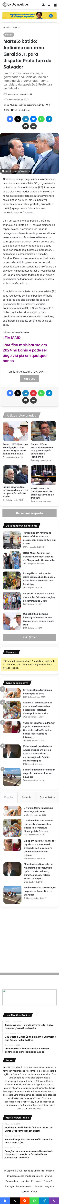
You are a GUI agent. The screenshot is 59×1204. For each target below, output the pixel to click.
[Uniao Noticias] (15, 4)
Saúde (34, 1191)
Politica (16, 27)
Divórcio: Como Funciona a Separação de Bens (37, 691)
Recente (26, 797)
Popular (8, 797)
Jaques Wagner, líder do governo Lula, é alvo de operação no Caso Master (15, 491)
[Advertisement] (29, 939)
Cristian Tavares (44, 1176)
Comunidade (12, 1181)
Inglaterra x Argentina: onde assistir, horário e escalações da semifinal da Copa (39, 597)
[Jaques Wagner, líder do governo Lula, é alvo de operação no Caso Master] (15, 474)
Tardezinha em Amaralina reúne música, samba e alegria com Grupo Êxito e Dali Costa (39, 538)
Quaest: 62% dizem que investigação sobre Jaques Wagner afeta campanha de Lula (15, 448)
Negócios (49, 1186)
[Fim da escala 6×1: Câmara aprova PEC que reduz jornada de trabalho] (43, 475)
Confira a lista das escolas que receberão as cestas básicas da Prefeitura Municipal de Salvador (37, 708)
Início (8, 27)
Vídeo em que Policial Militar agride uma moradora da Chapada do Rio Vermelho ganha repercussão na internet (39, 730)
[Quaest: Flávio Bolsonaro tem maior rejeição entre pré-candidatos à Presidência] (43, 431)
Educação (48, 1181)
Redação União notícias (19, 94)
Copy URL (29, 378)
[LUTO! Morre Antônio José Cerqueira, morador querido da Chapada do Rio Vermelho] (12, 560)
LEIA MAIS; (12, 337)
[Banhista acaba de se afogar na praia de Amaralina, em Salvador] (12, 777)
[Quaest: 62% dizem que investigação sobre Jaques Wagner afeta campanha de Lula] (15, 431)
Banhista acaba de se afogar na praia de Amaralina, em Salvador (39, 773)
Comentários (47, 797)
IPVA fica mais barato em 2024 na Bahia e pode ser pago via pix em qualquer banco (25, 352)
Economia (36, 1181)
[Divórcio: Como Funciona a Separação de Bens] (12, 693)
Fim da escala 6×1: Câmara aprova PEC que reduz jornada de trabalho (42, 493)
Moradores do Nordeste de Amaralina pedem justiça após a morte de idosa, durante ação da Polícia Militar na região (37, 753)
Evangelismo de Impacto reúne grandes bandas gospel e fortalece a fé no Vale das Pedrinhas (39, 578)
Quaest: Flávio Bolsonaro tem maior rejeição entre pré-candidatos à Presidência (42, 450)
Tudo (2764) (30, 637)
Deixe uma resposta (29, 513)
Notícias (25, 1181)
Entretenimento (24, 1186)
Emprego (9, 1186)
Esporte (38, 1186)
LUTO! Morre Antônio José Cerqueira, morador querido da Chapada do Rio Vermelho (39, 556)
